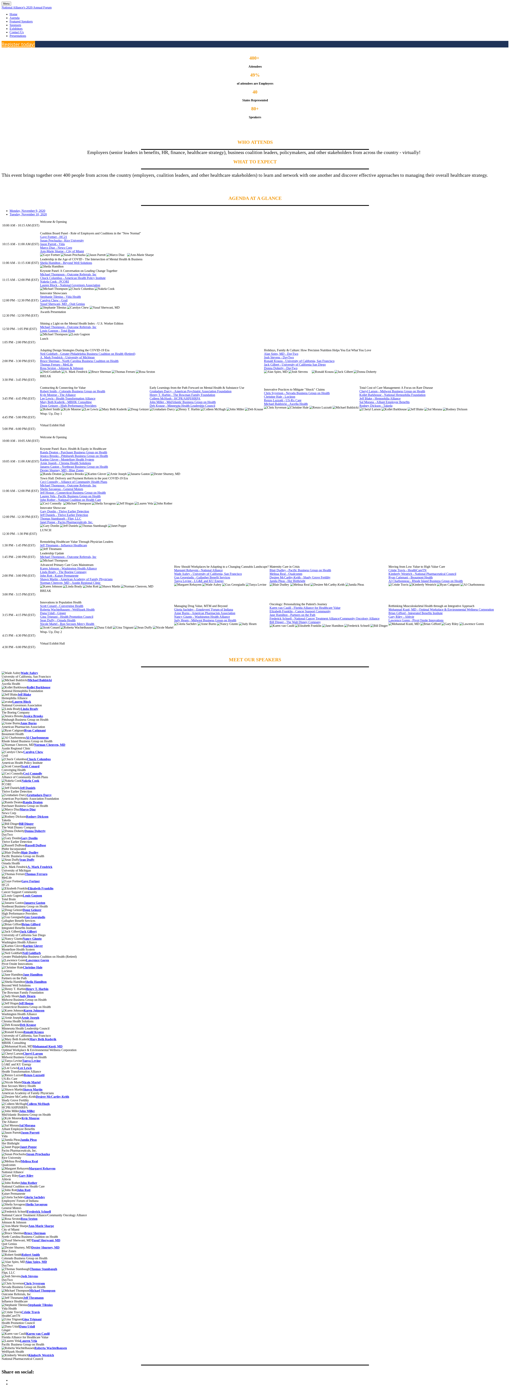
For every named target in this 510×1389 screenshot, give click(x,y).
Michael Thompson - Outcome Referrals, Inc (68, 274)
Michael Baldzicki (40, 680)
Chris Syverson (34, 1283)
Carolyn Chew (33, 752)
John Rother (28, 1183)
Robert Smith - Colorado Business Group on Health (72, 391)
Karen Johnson (34, 1010)
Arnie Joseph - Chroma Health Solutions (65, 463)
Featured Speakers (21, 21)
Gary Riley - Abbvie (401, 616)
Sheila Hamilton (36, 981)
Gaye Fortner (31, 881)
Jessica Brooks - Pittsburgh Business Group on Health (74, 456)
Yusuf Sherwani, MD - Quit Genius (62, 304)
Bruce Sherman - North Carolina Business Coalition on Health (79, 361)
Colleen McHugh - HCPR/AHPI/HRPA (175, 398)
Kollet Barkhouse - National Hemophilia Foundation (392, 395)
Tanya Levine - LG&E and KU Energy (199, 581)
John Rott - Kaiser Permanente (59, 575)
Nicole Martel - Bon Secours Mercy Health (67, 624)
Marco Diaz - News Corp (56, 247)
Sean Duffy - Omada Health (58, 620)
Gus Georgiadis (35, 917)
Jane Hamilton (33, 974)
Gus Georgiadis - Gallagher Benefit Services (202, 577)
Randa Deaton (33, 802)
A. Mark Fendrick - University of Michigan (67, 357)
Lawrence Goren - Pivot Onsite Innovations (415, 620)
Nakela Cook (30, 780)
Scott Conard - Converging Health (61, 606)
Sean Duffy (26, 859)
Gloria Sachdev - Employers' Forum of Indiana (203, 609)
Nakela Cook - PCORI (54, 281)
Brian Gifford (31, 924)
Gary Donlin (29, 838)
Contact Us (17, 32)
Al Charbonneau (37, 737)
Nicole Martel (31, 1082)
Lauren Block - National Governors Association (70, 285)
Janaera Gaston (34, 902)
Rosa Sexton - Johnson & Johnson (61, 368)
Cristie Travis (31, 1312)
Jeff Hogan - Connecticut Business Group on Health (73, 492)
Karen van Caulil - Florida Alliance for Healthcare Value (305, 607)
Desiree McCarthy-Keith (52, 1096)
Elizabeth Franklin (40, 888)
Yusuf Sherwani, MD (46, 1240)
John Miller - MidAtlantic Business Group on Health (183, 402)
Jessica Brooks (33, 716)
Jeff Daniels (27, 788)
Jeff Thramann (33, 1297)
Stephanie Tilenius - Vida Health (60, 296)
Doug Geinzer (32, 910)
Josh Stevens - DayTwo (279, 357)
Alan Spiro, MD (36, 1262)
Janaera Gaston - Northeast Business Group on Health (74, 466)
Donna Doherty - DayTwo (280, 368)
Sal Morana (27, 1125)
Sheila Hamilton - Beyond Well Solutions (66, 263)
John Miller (27, 1111)
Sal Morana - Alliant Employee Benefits (384, 402)
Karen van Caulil (38, 1333)
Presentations (18, 36)
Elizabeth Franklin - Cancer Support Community (300, 611)
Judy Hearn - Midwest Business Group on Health (205, 620)
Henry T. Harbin (37, 989)
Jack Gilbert (28, 931)
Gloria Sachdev (34, 1197)
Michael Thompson (42, 1290)
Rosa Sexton (29, 1218)
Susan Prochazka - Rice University (62, 240)
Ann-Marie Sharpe (41, 1226)
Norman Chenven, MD (49, 744)
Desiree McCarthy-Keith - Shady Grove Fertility (300, 577)
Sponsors (15, 25)
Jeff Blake (24, 694)
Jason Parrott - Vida (52, 244)
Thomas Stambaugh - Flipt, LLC (60, 518)
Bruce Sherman (35, 1233)
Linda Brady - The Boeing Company (63, 572)
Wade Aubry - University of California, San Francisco (208, 574)
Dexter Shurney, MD (45, 1247)
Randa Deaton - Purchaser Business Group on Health (73, 452)
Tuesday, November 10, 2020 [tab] (28, 214)
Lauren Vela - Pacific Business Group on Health (70, 496)
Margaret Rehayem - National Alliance (198, 570)
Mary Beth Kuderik (42, 1039)
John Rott (23, 1190)
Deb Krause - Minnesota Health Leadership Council (182, 405)
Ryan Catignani (35, 730)
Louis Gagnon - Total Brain (57, 330)
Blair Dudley (29, 852)
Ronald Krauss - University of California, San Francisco (299, 361)
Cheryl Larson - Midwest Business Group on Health (392, 391)
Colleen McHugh (38, 1104)
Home (13, 14)
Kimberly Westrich (41, 1355)
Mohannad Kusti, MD (48, 1046)
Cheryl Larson (33, 1053)
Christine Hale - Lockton (279, 396)
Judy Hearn (27, 996)
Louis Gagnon (32, 895)
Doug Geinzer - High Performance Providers (68, 405)
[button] (18, 44)
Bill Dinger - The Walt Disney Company (295, 622)
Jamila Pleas (28, 1139)
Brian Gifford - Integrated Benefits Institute (415, 613)
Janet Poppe (28, 1147)
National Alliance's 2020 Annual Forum (27, 7)
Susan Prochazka (38, 1154)
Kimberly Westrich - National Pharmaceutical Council (422, 574)
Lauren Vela (28, 1341)
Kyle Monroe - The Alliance (58, 395)
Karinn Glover (33, 946)
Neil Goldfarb (31, 953)
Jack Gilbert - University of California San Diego (295, 364)
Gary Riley (26, 1175)
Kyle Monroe (30, 1118)
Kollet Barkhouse (38, 687)
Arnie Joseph (30, 1017)
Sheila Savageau (36, 1204)
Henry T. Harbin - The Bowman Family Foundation (182, 395)
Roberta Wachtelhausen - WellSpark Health (67, 609)
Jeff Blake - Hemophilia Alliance (380, 398)
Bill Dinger (26, 823)
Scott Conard (30, 766)
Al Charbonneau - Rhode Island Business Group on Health (425, 581)
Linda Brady (29, 709)
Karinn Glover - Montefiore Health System (67, 459)
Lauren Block (21, 701)
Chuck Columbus (39, 759)
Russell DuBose (35, 845)
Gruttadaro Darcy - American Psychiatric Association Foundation (190, 391)
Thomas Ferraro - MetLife (56, 364)
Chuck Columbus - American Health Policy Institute (73, 278)
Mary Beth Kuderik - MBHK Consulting (66, 402)
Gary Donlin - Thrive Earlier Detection (64, 511)
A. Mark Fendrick (39, 867)
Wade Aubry (29, 673)
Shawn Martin (32, 1089)
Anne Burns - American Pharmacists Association (204, 613)
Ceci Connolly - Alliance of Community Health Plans (73, 482)
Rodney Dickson (37, 816)
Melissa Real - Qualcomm (286, 574)
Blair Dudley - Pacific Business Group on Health (300, 570)
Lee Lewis (25, 1068)
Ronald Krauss (34, 1032)
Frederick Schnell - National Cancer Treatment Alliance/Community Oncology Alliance (325, 618)
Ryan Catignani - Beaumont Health (410, 577)
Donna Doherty (35, 831)
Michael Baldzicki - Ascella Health (286, 404)
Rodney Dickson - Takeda (375, 405)
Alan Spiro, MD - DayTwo (281, 353)
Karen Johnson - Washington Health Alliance (68, 568)
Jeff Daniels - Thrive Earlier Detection (64, 515)
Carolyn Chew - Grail (54, 300)
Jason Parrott (30, 1132)
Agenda (15, 18)
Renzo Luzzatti (34, 1075)
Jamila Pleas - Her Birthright (287, 581)
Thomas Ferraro (36, 874)
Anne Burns (28, 723)
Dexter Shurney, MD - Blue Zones (62, 470)
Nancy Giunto (32, 938)
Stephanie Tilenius (40, 1305)
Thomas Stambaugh (43, 1269)
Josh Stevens (29, 1276)
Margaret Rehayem (42, 1168)
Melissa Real (29, 1161)
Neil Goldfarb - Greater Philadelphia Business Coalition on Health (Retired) (87, 353)
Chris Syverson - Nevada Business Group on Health (297, 393)
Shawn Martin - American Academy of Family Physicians (76, 579)
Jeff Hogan (26, 1003)
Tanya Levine (31, 1060)
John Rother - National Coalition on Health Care (70, 500)
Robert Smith (31, 1254)
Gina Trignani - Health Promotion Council (66, 616)
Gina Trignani (31, 1319)
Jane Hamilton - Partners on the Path (292, 615)
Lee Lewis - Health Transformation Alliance (67, 398)
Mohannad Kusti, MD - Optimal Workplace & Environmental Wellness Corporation (441, 609)
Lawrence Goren (37, 960)
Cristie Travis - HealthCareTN (407, 570)
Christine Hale (32, 967)
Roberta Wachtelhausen (50, 1348)
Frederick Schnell (39, 1211)
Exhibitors (16, 28)
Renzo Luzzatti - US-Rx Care (282, 400)
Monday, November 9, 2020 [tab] (27, 210)
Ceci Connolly (32, 773)
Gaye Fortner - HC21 (53, 237)
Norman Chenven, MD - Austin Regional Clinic (70, 582)
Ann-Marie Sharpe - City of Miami (62, 251)
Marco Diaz (28, 809)
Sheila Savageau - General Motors (61, 489)
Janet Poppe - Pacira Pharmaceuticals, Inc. (66, 522)
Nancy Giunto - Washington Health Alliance (202, 616)
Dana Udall (27, 1326)
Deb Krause (28, 1025)
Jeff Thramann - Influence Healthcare (63, 545)
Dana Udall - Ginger (53, 613)
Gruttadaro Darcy (39, 795)
